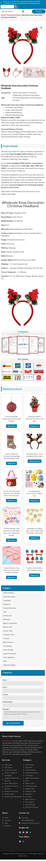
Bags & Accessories (10, 623)
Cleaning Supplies (9, 665)
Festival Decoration (20, 93)
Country (5, 695)
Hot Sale (16, 100)
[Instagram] (30, 832)
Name (5, 680)
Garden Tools (7, 631)
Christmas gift (36, 98)
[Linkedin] (27, 832)
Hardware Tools (8, 635)
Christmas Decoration (31, 95)
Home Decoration (9, 597)
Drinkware (6, 619)
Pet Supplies (7, 646)
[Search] (16, 6)
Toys (4, 612)
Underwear (7, 600)
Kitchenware (7, 616)
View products (34, 461)
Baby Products (8, 642)
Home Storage (8, 650)
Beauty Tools (7, 627)
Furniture (6, 638)
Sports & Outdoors (9, 654)
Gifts (5, 661)
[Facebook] (20, 832)
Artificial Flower (8, 593)
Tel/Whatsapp (8, 702)
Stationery (6, 604)
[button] (23, 11)
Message (6, 709)
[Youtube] (23, 832)
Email (5, 687)
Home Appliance (9, 657)
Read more (11, 426)
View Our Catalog (17, 56)
